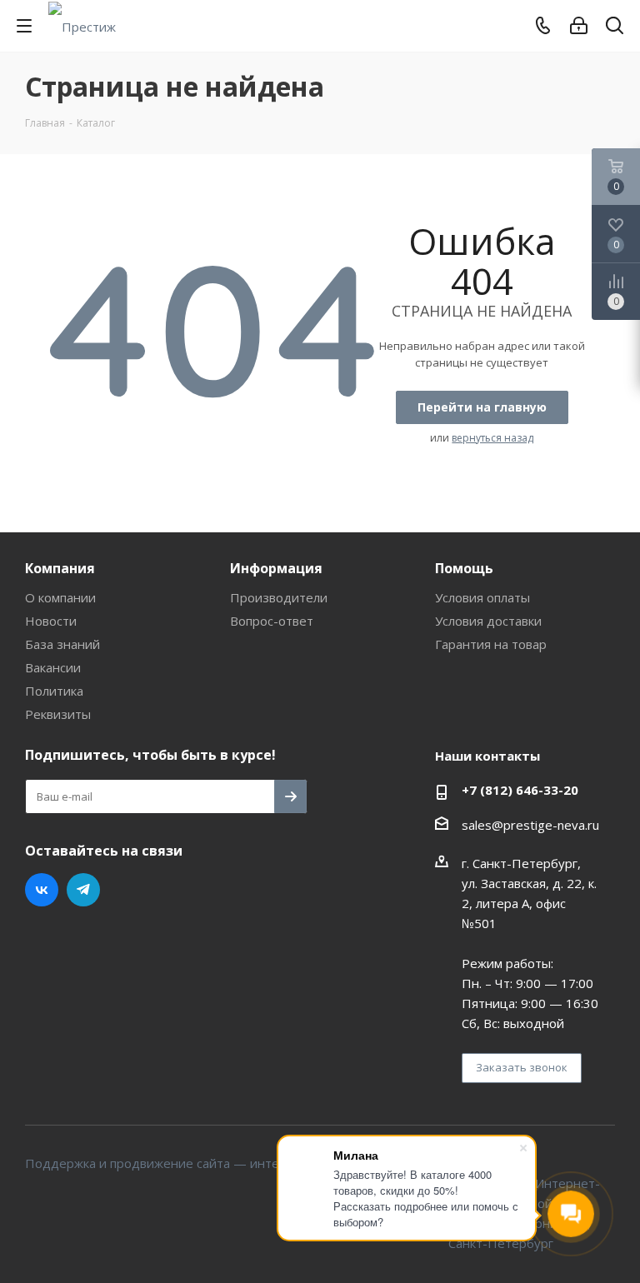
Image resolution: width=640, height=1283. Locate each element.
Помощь (464, 568)
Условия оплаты (482, 597)
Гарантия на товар (491, 644)
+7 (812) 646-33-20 (520, 789)
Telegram (83, 889)
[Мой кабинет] (579, 25)
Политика (54, 690)
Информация (276, 568)
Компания (60, 568)
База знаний (62, 644)
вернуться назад (492, 438)
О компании (60, 597)
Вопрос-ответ (271, 620)
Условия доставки (488, 620)
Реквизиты (58, 714)
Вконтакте (41, 889)
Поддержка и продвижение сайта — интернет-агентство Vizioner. (225, 1163)
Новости (51, 620)
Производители (279, 597)
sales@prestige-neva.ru (530, 824)
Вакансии (53, 667)
